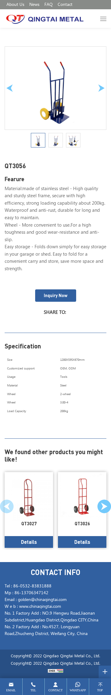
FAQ (48, 4)
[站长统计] (55, 671)
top (100, 690)
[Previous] (9, 88)
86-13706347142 (31, 593)
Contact (65, 4)
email (11, 690)
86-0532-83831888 (32, 586)
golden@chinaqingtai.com (42, 600)
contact (55, 690)
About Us (15, 4)
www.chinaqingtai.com (40, 606)
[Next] (101, 88)
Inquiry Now (56, 295)
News (34, 4)
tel (33, 690)
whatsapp (78, 690)
